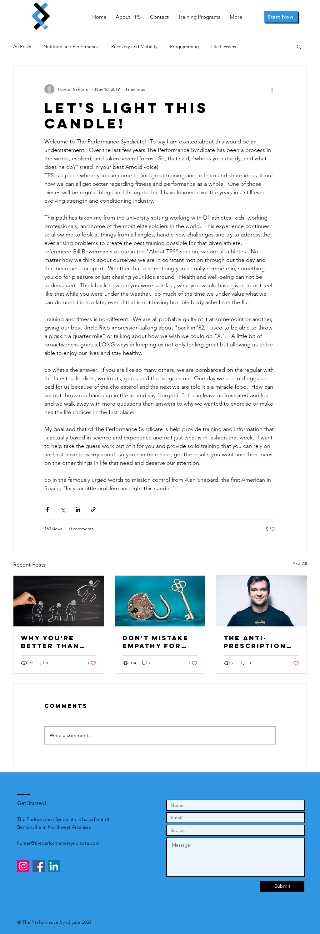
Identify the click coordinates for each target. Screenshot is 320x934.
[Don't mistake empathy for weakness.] (160, 601)
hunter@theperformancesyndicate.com (58, 843)
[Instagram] (23, 866)
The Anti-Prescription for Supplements (255, 642)
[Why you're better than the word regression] (58, 601)
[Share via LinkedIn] (78, 509)
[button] (299, 46)
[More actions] (272, 89)
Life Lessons (223, 46)
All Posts (22, 46)
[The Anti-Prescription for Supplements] (261, 601)
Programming (184, 46)
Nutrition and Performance (71, 46)
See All (300, 564)
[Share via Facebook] (47, 509)
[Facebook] (38, 866)
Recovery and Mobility (134, 46)
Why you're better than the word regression (50, 642)
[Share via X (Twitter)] (63, 509)
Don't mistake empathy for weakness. (155, 642)
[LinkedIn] (54, 866)
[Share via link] (93, 509)
